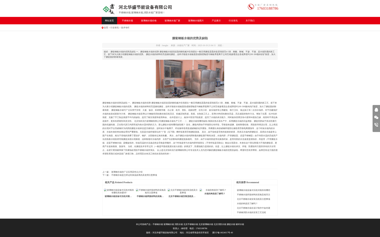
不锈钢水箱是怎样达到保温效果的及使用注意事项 (134, 175)
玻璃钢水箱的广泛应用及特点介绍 (126, 172)
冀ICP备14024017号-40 (222, 233)
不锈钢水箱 (127, 20)
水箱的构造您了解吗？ (247, 203)
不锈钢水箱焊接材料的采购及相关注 (253, 195)
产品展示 (216, 20)
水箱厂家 (172, 20)
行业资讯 (233, 20)
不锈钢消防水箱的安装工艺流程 (251, 212)
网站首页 (109, 20)
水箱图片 (196, 20)
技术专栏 (125, 28)
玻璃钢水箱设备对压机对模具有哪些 (253, 190)
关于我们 (250, 20)
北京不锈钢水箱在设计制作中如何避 (253, 208)
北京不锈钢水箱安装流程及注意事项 (253, 199)
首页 (106, 28)
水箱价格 (149, 20)
